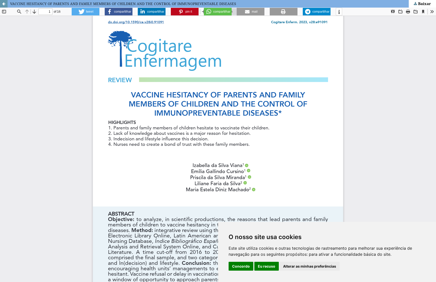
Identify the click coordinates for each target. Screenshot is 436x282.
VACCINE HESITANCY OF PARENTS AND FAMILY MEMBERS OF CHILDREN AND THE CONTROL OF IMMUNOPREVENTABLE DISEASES (123, 3)
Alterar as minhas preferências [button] (309, 266)
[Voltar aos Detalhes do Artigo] (4, 4)
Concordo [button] (241, 266)
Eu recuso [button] (266, 266)
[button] (85, 11)
